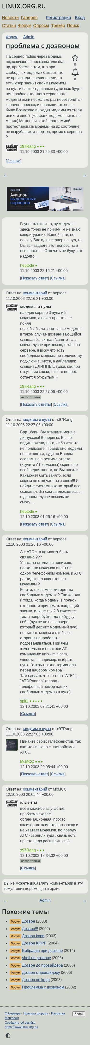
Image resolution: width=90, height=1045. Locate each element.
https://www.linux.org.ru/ (21, 1027)
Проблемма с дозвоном (43, 987)
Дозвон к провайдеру (41, 972)
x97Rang (28, 146)
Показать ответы (36, 404)
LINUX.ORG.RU (24, 6)
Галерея (29, 17)
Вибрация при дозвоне (42, 951)
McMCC (27, 762)
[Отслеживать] (75, 72)
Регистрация (58, 17)
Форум (24, 25)
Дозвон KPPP (34, 943)
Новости (10, 17)
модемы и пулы (37, 420)
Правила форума (35, 1013)
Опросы (41, 25)
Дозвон (28, 921)
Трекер (58, 25)
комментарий (35, 293)
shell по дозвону (36, 958)
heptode (27, 265)
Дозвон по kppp (36, 980)
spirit (24, 701)
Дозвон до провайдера (42, 965)
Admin (28, 37)
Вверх (78, 1014)
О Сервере (12, 1013)
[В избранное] (75, 58)
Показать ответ (34, 278)
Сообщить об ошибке (20, 1022)
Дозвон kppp (33, 936)
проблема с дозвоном (43, 45)
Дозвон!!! (30, 929)
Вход (80, 17)
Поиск (73, 25)
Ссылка (13, 161)
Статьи (9, 25)
